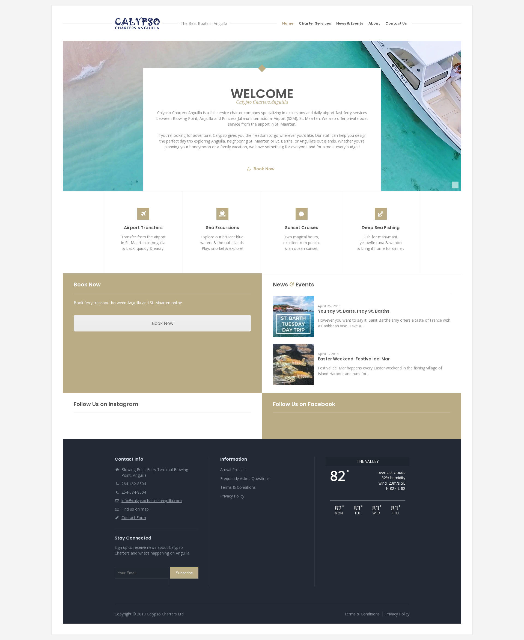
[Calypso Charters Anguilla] (137, 23)
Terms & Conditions (238, 487)
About (374, 23)
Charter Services (315, 23)
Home (287, 23)
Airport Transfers (143, 227)
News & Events (349, 23)
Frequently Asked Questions (245, 478)
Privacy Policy (232, 496)
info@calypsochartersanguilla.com (151, 500)
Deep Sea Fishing (381, 227)
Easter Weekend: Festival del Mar (354, 359)
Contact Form (133, 517)
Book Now (264, 169)
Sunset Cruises (301, 227)
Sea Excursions (222, 227)
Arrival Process (233, 469)
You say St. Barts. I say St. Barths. (354, 311)
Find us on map (135, 509)
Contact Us (396, 23)
